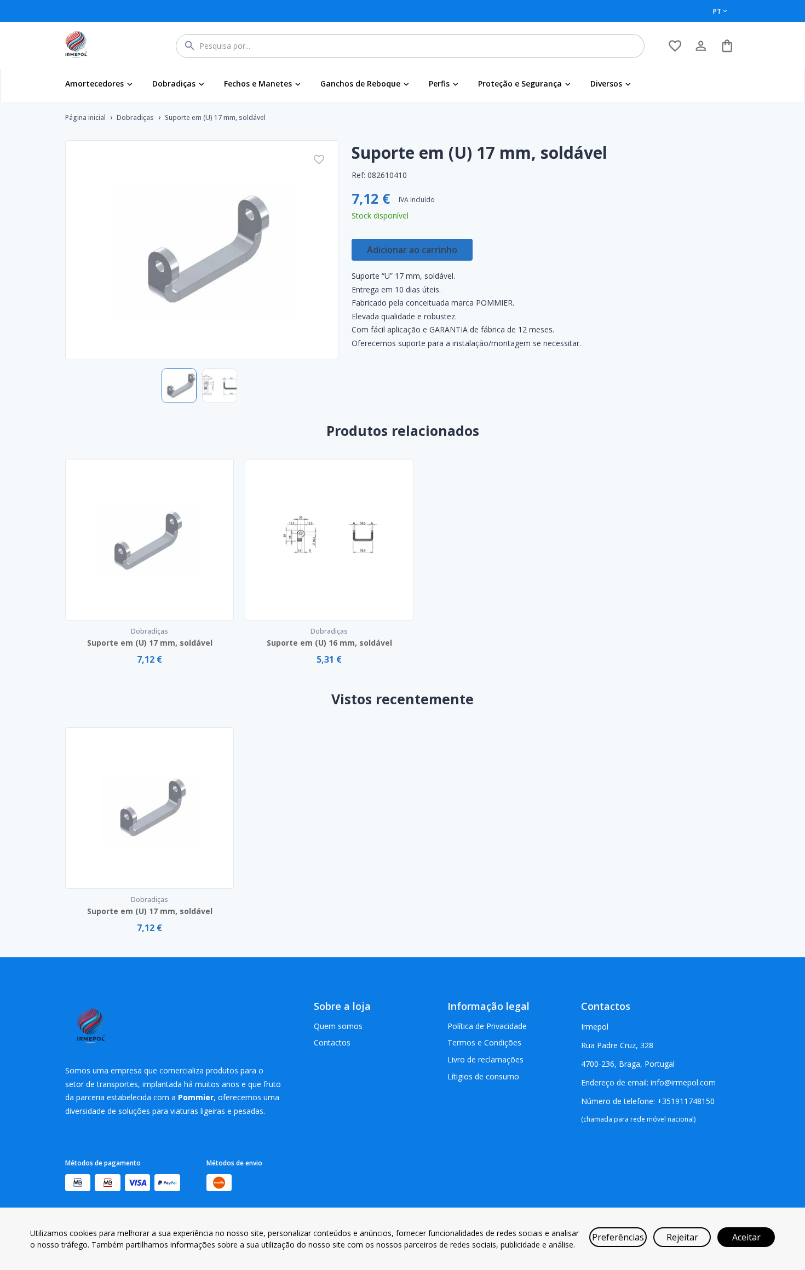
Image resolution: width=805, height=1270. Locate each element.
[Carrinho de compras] (727, 46)
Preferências (618, 1237)
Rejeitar (682, 1237)
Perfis (439, 83)
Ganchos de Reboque (360, 83)
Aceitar (746, 1237)
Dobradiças (174, 83)
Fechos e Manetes (258, 83)
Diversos (606, 83)
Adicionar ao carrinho (412, 250)
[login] (675, 46)
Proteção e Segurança (520, 83)
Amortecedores (94, 83)
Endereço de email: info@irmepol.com (648, 1082)
